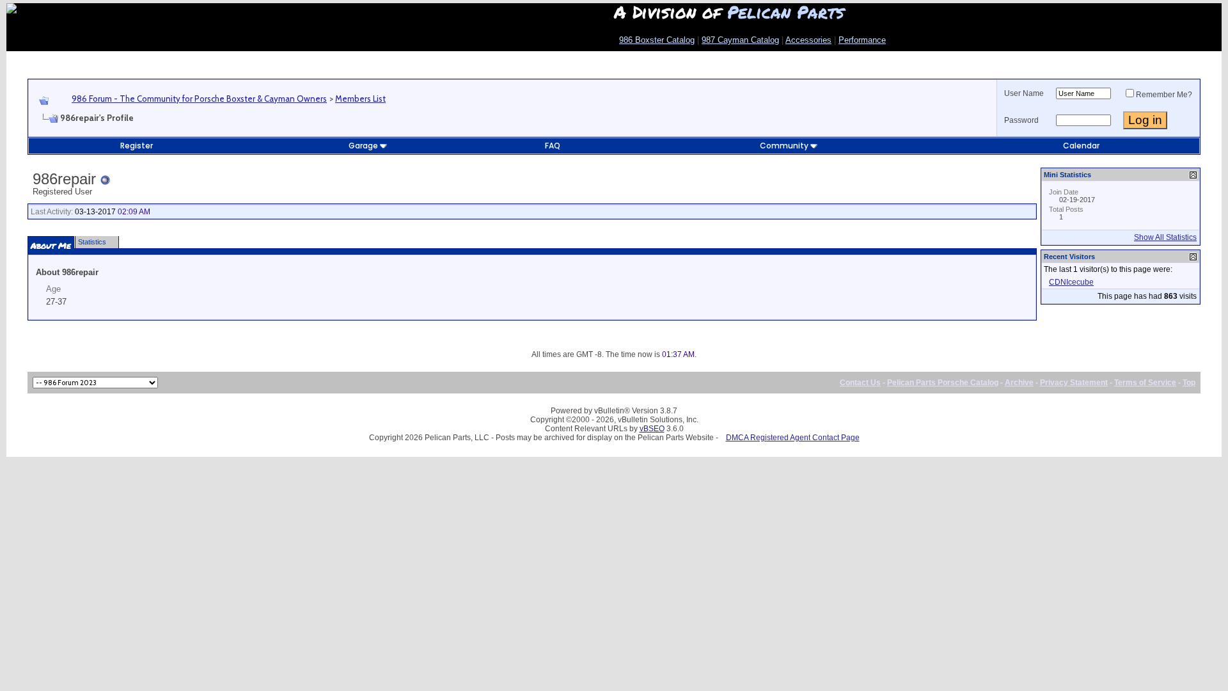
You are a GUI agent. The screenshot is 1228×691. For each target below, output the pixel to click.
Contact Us (860, 382)
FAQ (552, 145)
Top (1189, 382)
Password (1021, 120)
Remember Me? (1164, 94)
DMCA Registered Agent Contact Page (793, 437)
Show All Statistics (1165, 237)
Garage (363, 145)
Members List (360, 98)
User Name (1024, 93)
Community (784, 145)
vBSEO (652, 428)
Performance (862, 40)
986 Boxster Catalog (657, 40)
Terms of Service (1145, 382)
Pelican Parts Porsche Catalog (942, 382)
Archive (1019, 382)
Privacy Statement (1074, 382)
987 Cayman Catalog (740, 40)
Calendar (1081, 145)
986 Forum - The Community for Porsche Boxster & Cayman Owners (199, 98)
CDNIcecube (1071, 282)
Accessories (808, 40)
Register (136, 145)
